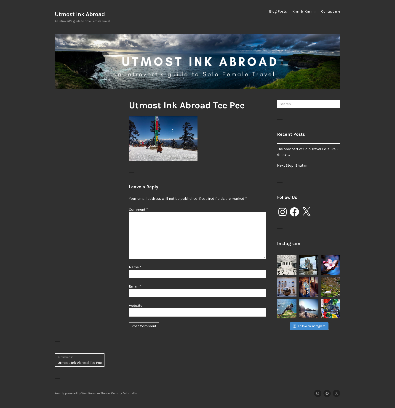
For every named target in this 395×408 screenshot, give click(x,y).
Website (135, 305)
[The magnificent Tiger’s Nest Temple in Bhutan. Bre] (330, 308)
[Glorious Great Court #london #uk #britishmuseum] (286, 265)
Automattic (130, 393)
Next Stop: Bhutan (292, 165)
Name (135, 267)
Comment (138, 209)
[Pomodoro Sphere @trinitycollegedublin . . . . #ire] (286, 286)
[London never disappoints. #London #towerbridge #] (308, 265)
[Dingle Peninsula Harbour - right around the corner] (286, 308)
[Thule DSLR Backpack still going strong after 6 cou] (308, 308)
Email (135, 286)
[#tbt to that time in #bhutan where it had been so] (308, 286)
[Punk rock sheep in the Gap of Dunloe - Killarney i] (330, 286)
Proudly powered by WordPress (75, 393)
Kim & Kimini (304, 11)
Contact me (330, 11)
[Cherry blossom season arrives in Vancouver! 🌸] (330, 265)
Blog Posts (278, 11)
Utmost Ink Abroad (80, 14)
